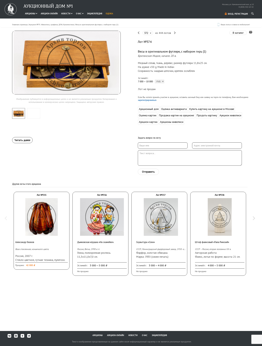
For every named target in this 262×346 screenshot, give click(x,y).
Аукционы (30, 13)
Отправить (148, 171)
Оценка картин (147, 115)
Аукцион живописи (230, 115)
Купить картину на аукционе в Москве (211, 109)
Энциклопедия (94, 13)
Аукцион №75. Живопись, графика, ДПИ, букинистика (51, 24)
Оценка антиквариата (174, 109)
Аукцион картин (148, 122)
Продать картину (206, 115)
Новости (66, 13)
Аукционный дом (149, 109)
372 (146, 33)
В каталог (238, 32)
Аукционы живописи (171, 122)
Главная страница (19, 24)
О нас (79, 13)
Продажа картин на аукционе (176, 115)
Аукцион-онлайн (49, 13)
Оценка (109, 13)
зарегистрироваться (147, 100)
